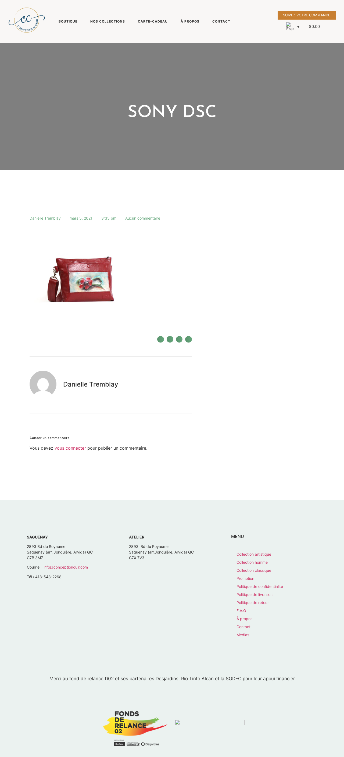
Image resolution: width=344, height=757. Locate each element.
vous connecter (70, 448)
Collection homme (252, 562)
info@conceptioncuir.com (66, 567)
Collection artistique (253, 554)
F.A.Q (241, 610)
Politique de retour (252, 602)
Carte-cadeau (153, 21)
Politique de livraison (254, 594)
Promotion (245, 578)
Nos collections (107, 21)
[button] (293, 26)
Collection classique (253, 570)
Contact (221, 21)
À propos (190, 21)
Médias (242, 634)
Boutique (68, 21)
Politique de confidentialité (259, 586)
